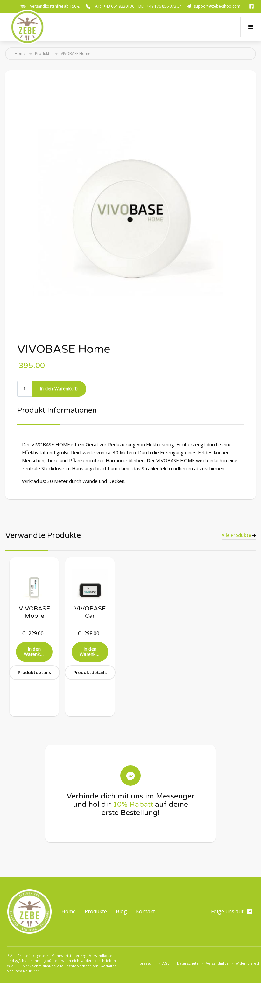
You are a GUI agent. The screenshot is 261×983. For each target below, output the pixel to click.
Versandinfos (217, 963)
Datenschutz (187, 963)
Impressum (145, 963)
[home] (27, 27)
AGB (166, 963)
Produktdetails (34, 672)
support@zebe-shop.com (217, 6)
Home (20, 53)
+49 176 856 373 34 (164, 6)
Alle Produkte (236, 535)
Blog (121, 911)
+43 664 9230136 (118, 6)
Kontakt (145, 911)
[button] (250, 27)
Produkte (43, 53)
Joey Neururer (26, 970)
